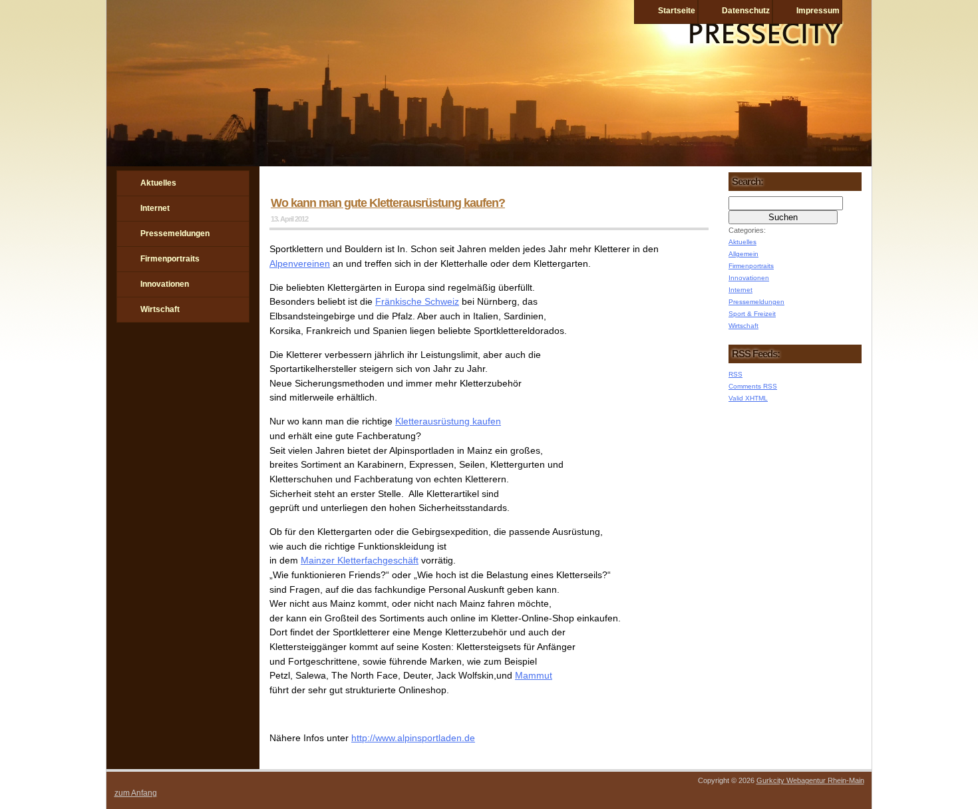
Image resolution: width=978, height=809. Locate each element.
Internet (155, 208)
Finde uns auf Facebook (127, 369)
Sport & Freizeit (752, 313)
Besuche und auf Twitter (161, 369)
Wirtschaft (160, 309)
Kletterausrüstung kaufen (448, 421)
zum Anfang (135, 793)
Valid (748, 398)
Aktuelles (158, 183)
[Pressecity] (489, 162)
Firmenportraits (170, 258)
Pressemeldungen (175, 233)
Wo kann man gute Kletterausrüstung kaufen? (388, 203)
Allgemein (743, 253)
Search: (747, 181)
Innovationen (164, 284)
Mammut (533, 675)
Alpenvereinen (299, 263)
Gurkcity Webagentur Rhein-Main (810, 780)
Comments (753, 386)
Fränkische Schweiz (417, 301)
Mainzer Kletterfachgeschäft (359, 560)
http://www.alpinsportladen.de (413, 737)
